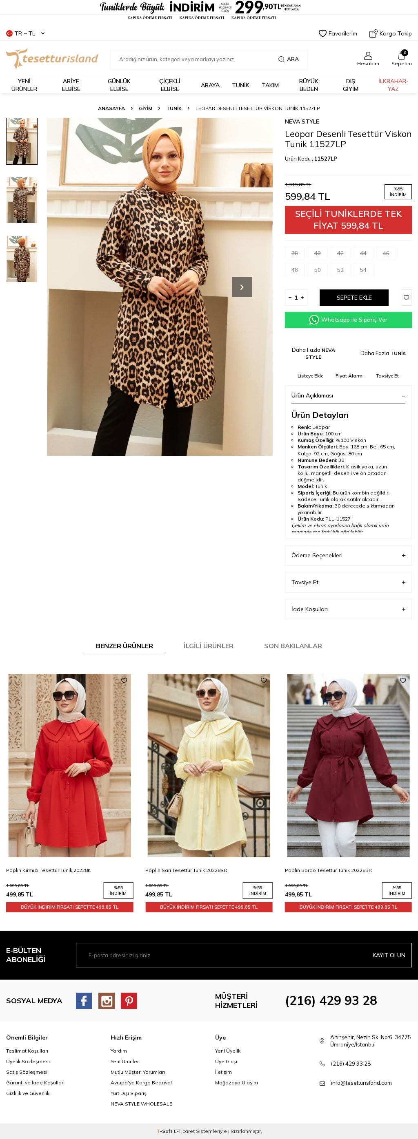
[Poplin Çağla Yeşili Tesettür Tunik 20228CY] (348, 766)
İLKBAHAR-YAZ (393, 85)
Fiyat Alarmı (350, 376)
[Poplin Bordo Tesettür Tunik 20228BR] (208, 766)
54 (363, 270)
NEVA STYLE (302, 121)
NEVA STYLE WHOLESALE (141, 1104)
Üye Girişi (226, 1061)
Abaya (210, 85)
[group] (160, 287)
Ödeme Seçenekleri (316, 555)
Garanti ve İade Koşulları (35, 1082)
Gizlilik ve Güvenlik (27, 1093)
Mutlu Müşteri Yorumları (138, 1072)
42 (340, 253)
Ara (293, 59)
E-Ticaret (184, 1131)
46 (386, 253)
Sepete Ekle (354, 297)
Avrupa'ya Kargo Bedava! (141, 1082)
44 (363, 253)
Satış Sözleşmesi (26, 1072)
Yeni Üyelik (227, 1051)
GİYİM (145, 108)
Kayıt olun (389, 955)
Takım (270, 85)
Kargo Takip (396, 33)
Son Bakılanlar (293, 646)
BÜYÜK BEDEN (308, 85)
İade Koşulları (309, 609)
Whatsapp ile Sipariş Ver (354, 319)
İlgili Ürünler (208, 646)
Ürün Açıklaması (312, 395)
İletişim (223, 1072)
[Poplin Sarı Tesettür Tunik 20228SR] (69, 766)
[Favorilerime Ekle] (124, 681)
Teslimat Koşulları (27, 1051)
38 (294, 253)
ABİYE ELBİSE (71, 85)
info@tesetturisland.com (361, 1082)
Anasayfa (111, 108)
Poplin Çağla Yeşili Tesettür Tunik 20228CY (334, 870)
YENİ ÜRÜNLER (24, 85)
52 (340, 270)
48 (294, 270)
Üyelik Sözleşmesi (28, 1061)
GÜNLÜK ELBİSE (119, 85)
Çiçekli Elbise (169, 85)
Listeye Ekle (310, 376)
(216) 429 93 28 (331, 1000)
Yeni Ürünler (125, 1061)
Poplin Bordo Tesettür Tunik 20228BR (188, 870)
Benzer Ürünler (124, 646)
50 (317, 270)
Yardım (119, 1051)
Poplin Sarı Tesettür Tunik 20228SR (47, 870)
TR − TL (25, 33)
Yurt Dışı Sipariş (129, 1093)
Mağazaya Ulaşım (236, 1082)
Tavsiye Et (387, 376)
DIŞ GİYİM (350, 85)
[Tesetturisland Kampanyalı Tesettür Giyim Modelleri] (209, 10)
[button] (242, 287)
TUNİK (240, 85)
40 (317, 253)
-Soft (165, 1131)
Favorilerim (343, 33)
